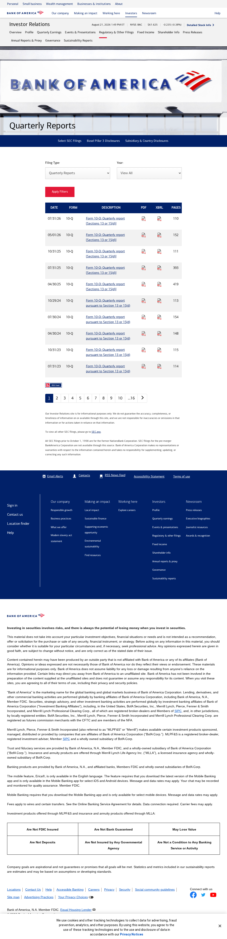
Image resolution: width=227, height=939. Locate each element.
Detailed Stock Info (199, 25)
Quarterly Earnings (49, 32)
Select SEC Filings (69, 141)
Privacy (109, 889)
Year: (120, 163)
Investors (131, 13)
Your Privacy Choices (73, 897)
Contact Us (33, 889)
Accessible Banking (70, 889)
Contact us (15, 514)
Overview (15, 32)
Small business (32, 4)
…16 (131, 398)
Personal (12, 4)
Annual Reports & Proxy (26, 40)
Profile (29, 32)
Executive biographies (198, 518)
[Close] (220, 926)
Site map (13, 897)
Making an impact (85, 13)
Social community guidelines (155, 889)
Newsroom (149, 13)
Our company (60, 13)
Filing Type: (52, 163)
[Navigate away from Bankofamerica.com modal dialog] (193, 895)
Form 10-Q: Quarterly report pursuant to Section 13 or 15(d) (108, 303)
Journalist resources (197, 527)
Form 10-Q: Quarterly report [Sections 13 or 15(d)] (105, 220)
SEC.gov (96, 431)
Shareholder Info (168, 32)
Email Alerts (55, 476)
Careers (94, 889)
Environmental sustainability (93, 543)
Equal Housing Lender (76, 909)
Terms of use (181, 476)
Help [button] (217, 13)
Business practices (61, 518)
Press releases (194, 510)
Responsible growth (61, 510)
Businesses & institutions (94, 4)
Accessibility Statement (149, 476)
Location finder (18, 523)
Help (10, 533)
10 (120, 398)
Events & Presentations (80, 32)
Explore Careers (126, 510)
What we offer (59, 527)
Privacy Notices (131, 934)
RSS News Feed (115, 475)
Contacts (84, 475)
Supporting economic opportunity (96, 529)
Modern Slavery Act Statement (61, 538)
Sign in (12, 505)
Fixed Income (145, 32)
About (119, 4)
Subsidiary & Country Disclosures (146, 141)
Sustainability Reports (78, 40)
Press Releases (192, 32)
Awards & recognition (198, 535)
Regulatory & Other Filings (116, 32)
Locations (14, 889)
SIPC (178, 711)
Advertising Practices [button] (38, 897)
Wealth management (59, 4)
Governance (52, 40)
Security (124, 889)
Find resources (93, 555)
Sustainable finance (95, 518)
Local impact (92, 510)
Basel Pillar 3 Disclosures (103, 141)
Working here (111, 13)
